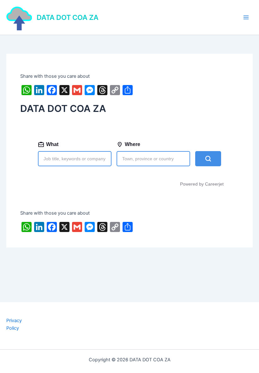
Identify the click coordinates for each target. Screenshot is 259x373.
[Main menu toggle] (246, 17)
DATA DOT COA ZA (68, 17)
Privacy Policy (14, 324)
